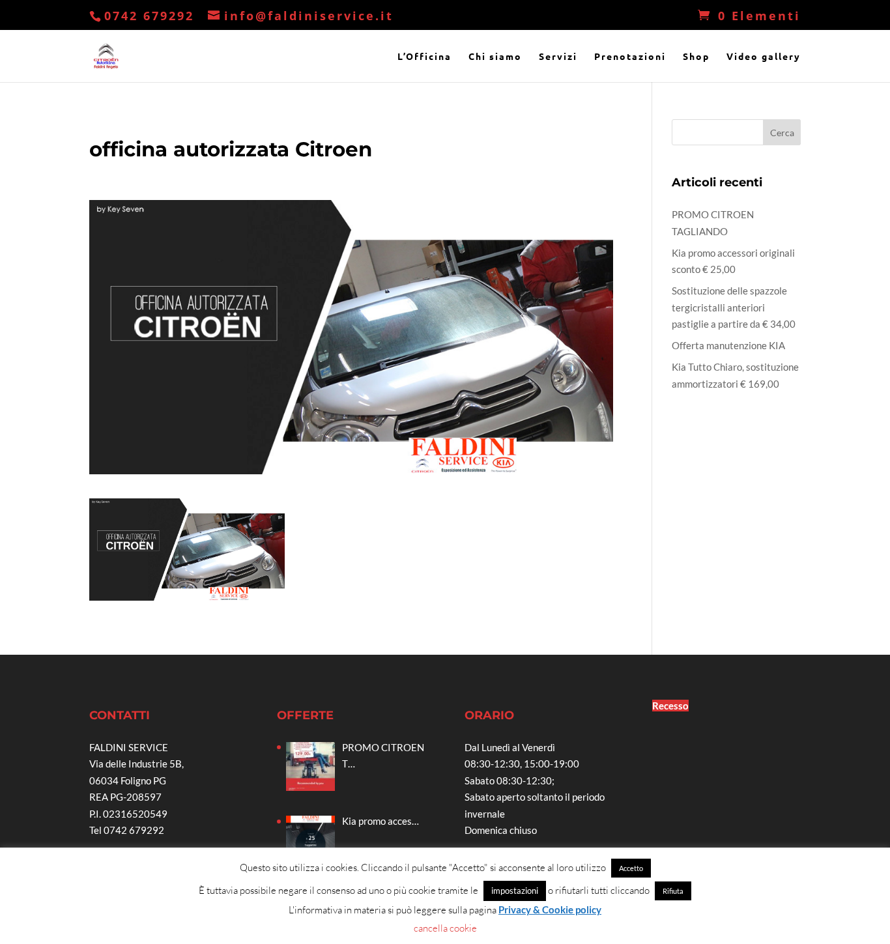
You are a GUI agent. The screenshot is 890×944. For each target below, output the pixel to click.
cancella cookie (445, 928)
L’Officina (424, 56)
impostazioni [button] (514, 890)
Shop (696, 56)
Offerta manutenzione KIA (728, 345)
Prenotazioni (630, 56)
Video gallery (763, 56)
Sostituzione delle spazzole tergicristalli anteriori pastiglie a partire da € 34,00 (734, 307)
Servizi (558, 56)
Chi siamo (495, 56)
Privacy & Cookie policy (549, 909)
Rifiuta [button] (673, 891)
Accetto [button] (631, 868)
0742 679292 (149, 15)
